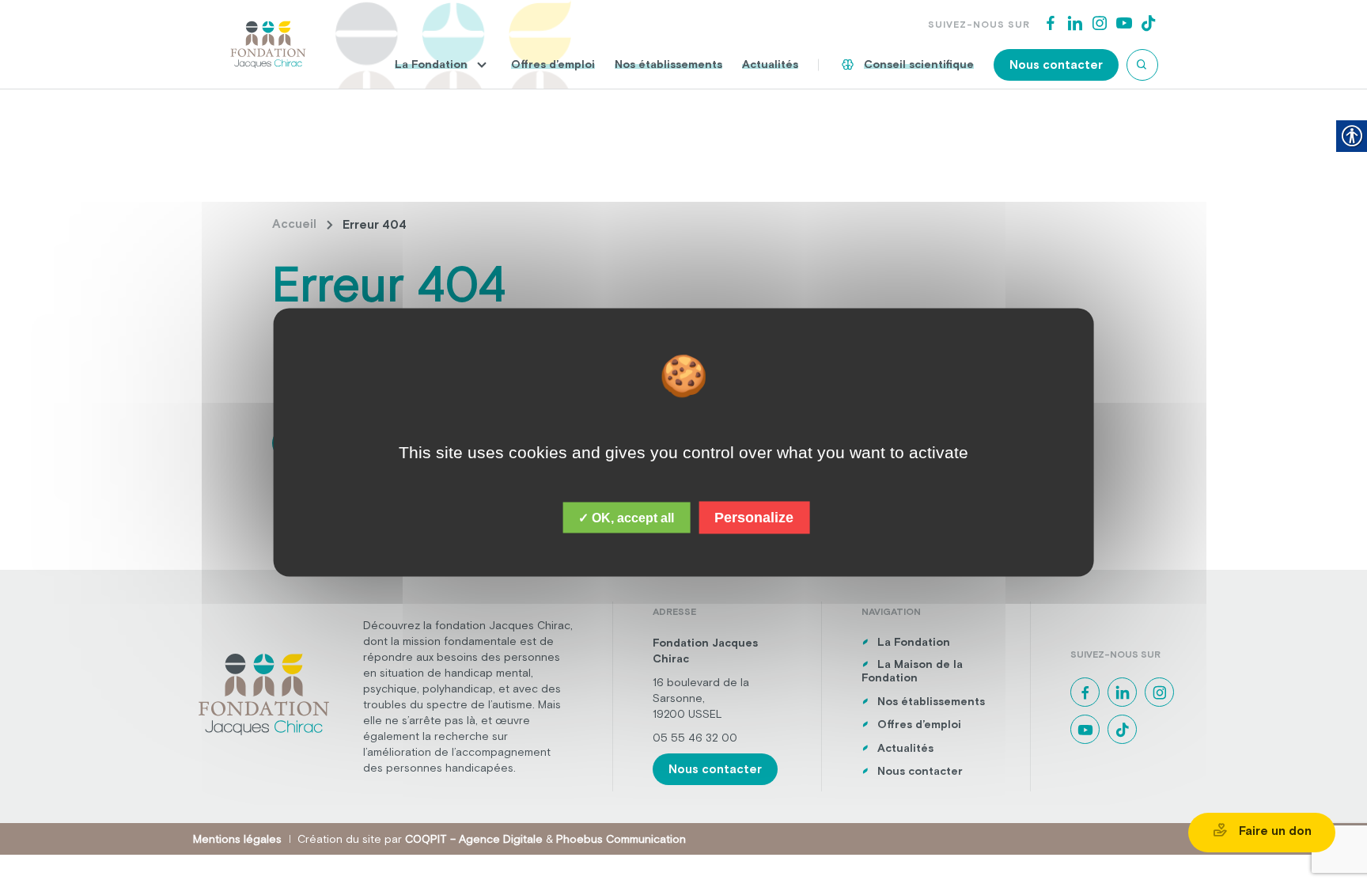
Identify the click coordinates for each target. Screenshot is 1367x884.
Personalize (753, 517)
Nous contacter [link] (1056, 64)
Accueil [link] (294, 223)
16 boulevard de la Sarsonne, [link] (701, 690)
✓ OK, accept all (626, 517)
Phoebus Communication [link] (621, 839)
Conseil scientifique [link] (919, 64)
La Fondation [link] (431, 64)
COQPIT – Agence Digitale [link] (474, 839)
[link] (268, 42)
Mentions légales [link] (237, 839)
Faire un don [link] (1274, 830)
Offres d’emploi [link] (553, 64)
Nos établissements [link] (668, 64)
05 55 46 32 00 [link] (695, 737)
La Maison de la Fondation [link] (912, 671)
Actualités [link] (770, 64)
